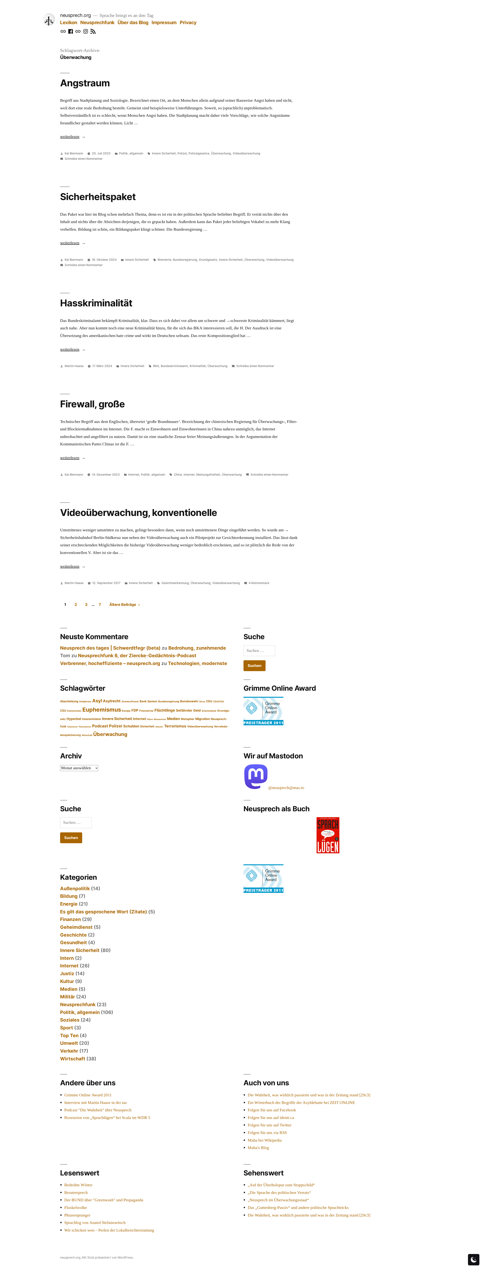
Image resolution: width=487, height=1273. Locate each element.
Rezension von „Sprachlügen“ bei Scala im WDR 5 (107, 1117)
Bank (143, 701)
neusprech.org (75, 15)
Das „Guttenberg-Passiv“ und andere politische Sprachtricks (298, 1207)
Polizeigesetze (199, 153)
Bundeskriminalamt (174, 366)
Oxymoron (72, 726)
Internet (133, 474)
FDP (134, 710)
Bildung (69, 896)
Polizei (182, 153)
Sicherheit (147, 726)
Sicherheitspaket (98, 196)
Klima (150, 719)
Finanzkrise (146, 710)
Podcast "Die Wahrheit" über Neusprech (97, 1110)
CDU (209, 701)
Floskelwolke (75, 1207)
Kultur (67, 981)
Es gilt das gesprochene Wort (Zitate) (103, 912)
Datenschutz (74, 711)
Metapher (187, 719)
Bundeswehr (189, 701)
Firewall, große (92, 404)
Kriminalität (198, 366)
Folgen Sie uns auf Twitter (269, 1125)
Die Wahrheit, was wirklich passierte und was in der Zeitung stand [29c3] (309, 1095)
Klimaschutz (160, 719)
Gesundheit (73, 942)
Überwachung (221, 153)
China (178, 474)
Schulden (131, 726)
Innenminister (91, 719)
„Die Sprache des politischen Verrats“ (279, 1192)
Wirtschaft (87, 735)
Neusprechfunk (97, 22)
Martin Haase (74, 366)
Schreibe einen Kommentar (84, 159)
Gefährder (184, 710)
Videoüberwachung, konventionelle (138, 512)
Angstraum (85, 83)
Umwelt (69, 1043)
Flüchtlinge (164, 710)
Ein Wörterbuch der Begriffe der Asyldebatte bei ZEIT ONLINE (301, 1102)
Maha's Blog (258, 1147)
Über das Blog (133, 22)
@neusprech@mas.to (286, 787)
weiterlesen (71, 136)
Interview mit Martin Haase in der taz (95, 1102)
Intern (67, 958)
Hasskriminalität (96, 303)
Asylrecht (112, 701)
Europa (126, 710)
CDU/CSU (218, 701)
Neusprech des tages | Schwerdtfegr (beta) (110, 648)
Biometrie (164, 259)
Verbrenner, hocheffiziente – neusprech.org (110, 663)
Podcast (100, 726)
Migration (202, 719)
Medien (173, 719)
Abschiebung (69, 701)
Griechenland (209, 711)
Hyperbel (74, 719)
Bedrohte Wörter (78, 1185)
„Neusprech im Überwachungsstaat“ (278, 1200)
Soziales (70, 1020)
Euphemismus (101, 709)
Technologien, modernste (197, 663)
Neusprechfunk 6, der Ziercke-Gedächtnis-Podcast (137, 655)
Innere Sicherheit (164, 153)
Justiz (67, 973)
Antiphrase (85, 701)
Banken (152, 701)
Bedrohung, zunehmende (197, 648)
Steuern (159, 726)
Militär (67, 997)
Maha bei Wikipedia (265, 1140)
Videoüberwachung (246, 153)
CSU (63, 710)
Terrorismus (175, 726)
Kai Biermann (74, 153)
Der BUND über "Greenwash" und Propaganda (103, 1200)
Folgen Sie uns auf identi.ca (271, 1117)
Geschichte (73, 935)
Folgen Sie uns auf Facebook (272, 1110)
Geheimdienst (76, 927)
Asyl (97, 700)
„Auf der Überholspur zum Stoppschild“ (281, 1185)
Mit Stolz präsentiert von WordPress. (108, 1257)
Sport (66, 1028)
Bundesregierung (185, 259)
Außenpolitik (75, 888)
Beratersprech (76, 1192)
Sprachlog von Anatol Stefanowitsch (95, 1222)
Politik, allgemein (131, 153)
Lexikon (68, 22)
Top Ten (69, 1035)
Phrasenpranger (77, 1215)
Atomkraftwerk (130, 701)
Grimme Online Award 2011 (88, 1095)
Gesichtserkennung (175, 583)
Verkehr (69, 1051)
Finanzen (70, 919)
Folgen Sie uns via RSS (267, 1132)
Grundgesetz (208, 259)
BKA (156, 366)
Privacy (188, 22)
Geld (197, 710)
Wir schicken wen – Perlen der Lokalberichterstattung (109, 1230)
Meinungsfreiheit (208, 474)
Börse (202, 701)
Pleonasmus (85, 726)
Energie (69, 904)
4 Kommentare (259, 583)
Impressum (164, 22)
